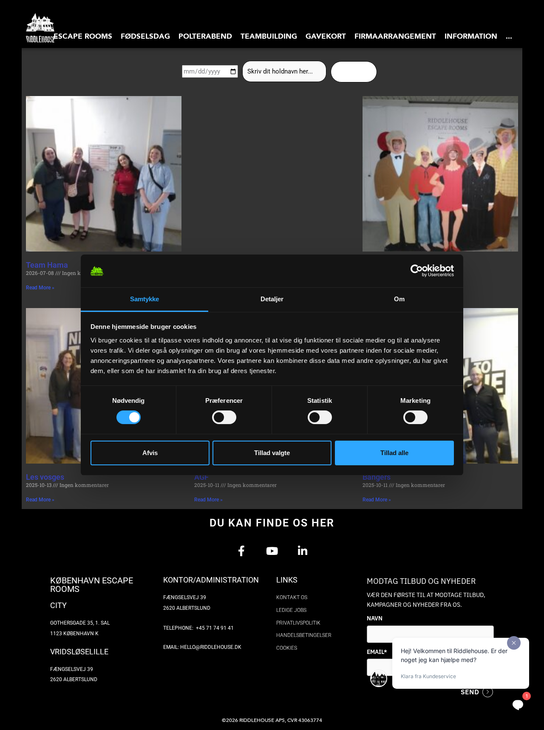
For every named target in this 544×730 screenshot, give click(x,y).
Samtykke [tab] (144, 299)
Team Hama (47, 264)
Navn (374, 618)
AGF (201, 477)
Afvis (150, 452)
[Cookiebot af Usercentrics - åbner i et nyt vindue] (417, 271)
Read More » (40, 288)
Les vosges (45, 477)
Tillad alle (394, 452)
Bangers (377, 477)
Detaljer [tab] (272, 299)
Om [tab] (399, 299)
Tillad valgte (272, 452)
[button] (82, 36)
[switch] (224, 417)
